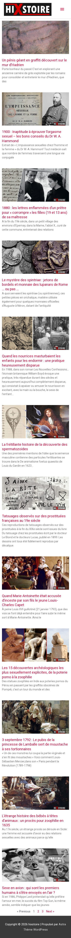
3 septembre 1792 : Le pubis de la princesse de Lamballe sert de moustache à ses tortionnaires (35, 744)
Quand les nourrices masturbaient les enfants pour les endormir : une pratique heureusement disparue (33, 360)
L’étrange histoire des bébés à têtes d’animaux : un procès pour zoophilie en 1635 (33, 820)
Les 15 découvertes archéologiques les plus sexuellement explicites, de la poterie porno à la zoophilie (34, 672)
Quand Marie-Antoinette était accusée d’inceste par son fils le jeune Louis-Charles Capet (31, 600)
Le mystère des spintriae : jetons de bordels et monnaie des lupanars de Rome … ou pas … (35, 284)
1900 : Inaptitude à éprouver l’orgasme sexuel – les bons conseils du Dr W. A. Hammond (31, 136)
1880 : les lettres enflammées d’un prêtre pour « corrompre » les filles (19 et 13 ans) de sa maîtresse (34, 212)
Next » (50, 911)
